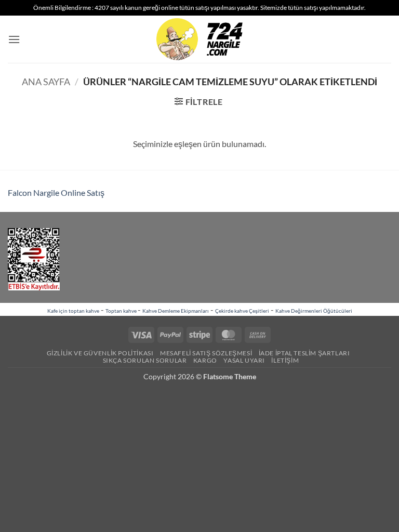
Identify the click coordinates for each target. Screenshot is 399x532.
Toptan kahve (121, 311)
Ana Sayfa (46, 81)
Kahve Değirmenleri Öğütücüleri (313, 311)
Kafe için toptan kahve (73, 311)
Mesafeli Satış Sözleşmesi (206, 353)
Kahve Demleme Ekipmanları (175, 311)
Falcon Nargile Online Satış (56, 192)
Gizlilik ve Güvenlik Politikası (100, 353)
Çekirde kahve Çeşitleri (242, 311)
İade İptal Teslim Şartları (304, 353)
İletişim (285, 360)
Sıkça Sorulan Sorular (145, 360)
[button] (14, 39)
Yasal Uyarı (244, 360)
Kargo (205, 360)
